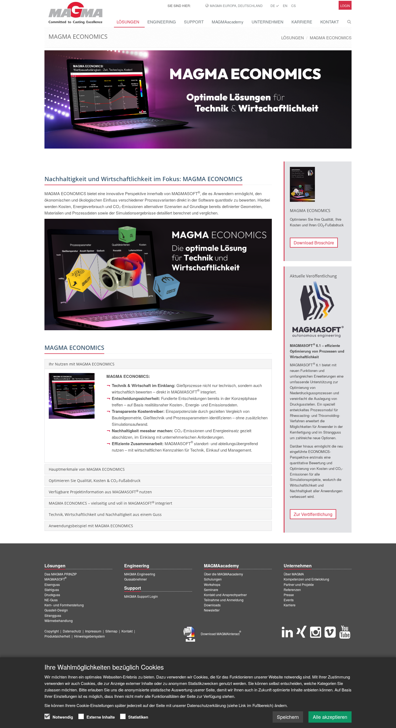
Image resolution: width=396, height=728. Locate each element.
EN (285, 5)
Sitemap (111, 631)
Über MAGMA (294, 574)
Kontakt (127, 631)
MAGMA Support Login (141, 596)
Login (345, 5)
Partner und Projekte (299, 584)
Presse (289, 594)
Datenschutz (72, 631)
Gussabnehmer (135, 579)
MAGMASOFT (55, 579)
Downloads (212, 605)
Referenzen (292, 589)
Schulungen (213, 579)
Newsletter (212, 610)
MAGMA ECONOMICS (331, 37)
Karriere (290, 605)
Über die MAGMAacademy (223, 574)
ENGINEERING (161, 21)
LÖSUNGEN (128, 21)
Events (289, 599)
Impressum (93, 631)
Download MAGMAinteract (221, 633)
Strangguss (52, 615)
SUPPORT (194, 21)
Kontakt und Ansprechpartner (225, 594)
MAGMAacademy (228, 21)
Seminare (211, 589)
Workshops (212, 584)
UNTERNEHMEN (267, 21)
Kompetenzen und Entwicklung (306, 579)
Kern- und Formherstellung (64, 605)
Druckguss (52, 594)
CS (293, 5)
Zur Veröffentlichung (313, 514)
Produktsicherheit (57, 636)
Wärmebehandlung (58, 620)
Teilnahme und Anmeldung (224, 599)
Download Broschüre (314, 243)
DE (273, 5)
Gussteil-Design (56, 610)
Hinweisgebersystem (89, 636)
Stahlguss (51, 589)
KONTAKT (329, 21)
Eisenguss (52, 584)
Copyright (51, 631)
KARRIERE (301, 21)
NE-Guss (51, 599)
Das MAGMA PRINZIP (60, 574)
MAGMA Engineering (139, 574)
